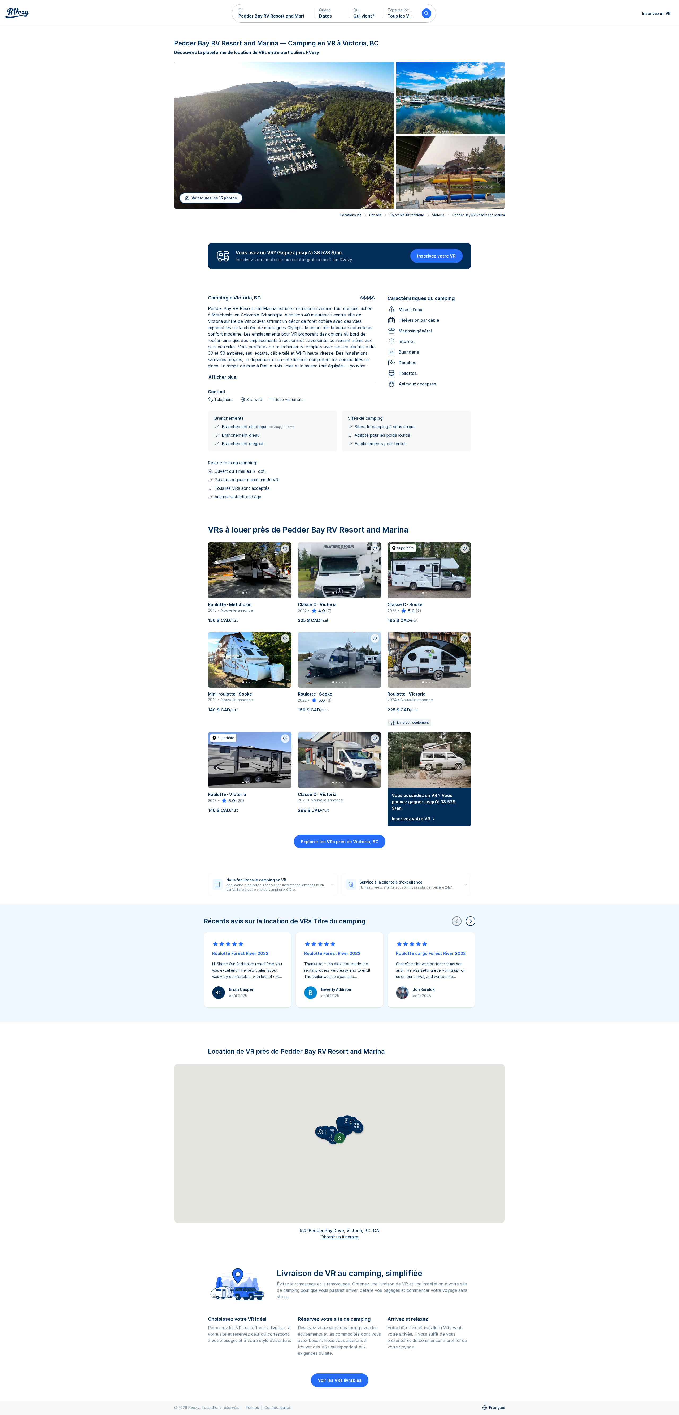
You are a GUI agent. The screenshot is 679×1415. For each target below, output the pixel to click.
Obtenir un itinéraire (339, 1237)
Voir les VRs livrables (340, 1380)
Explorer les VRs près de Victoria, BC (339, 841)
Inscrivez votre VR (436, 256)
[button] (273, 13)
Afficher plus (222, 377)
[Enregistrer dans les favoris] (285, 548)
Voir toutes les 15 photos (214, 198)
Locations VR (350, 215)
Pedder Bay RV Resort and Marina (478, 215)
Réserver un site (289, 399)
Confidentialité (277, 1407)
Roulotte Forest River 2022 (240, 953)
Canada (375, 215)
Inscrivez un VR (656, 13)
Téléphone (224, 399)
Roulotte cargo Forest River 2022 (431, 953)
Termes (252, 1407)
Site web (254, 399)
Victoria (438, 215)
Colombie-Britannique (406, 215)
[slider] (318, 611)
